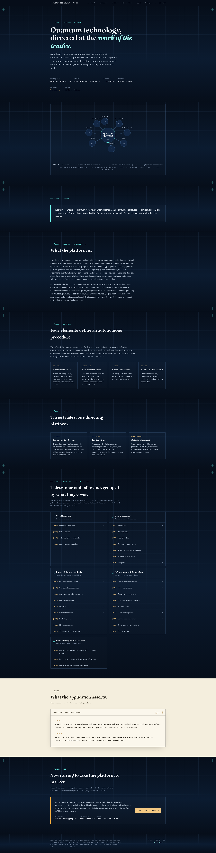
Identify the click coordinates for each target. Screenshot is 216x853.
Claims (139, 3)
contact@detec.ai (72, 90)
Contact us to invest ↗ (148, 810)
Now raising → (56, 90)
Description (127, 3)
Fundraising (150, 3)
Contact (162, 3)
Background (104, 3)
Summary (115, 3)
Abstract (92, 3)
